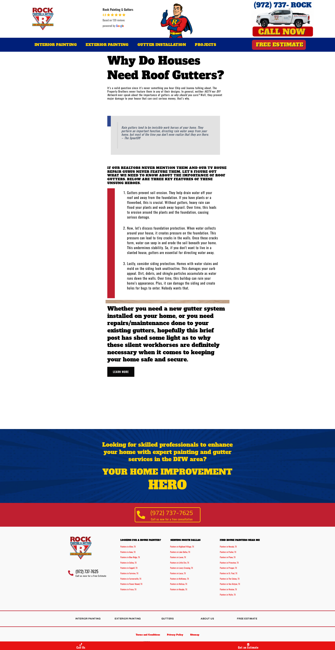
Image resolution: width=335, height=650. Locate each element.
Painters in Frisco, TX (128, 589)
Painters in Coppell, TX (128, 567)
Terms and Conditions (148, 634)
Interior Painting (56, 44)
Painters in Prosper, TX (228, 567)
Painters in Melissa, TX (178, 583)
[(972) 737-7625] (141, 515)
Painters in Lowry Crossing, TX (181, 567)
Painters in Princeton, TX (229, 562)
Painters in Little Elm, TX (179, 562)
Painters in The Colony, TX (230, 578)
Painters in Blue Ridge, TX (130, 557)
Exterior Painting (107, 44)
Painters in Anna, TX (128, 551)
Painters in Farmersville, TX (130, 578)
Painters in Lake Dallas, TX (180, 551)
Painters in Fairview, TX (129, 573)
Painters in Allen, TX (128, 546)
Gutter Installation (161, 44)
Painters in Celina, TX (128, 562)
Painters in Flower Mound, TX (131, 583)
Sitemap (194, 634)
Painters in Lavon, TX (178, 557)
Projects (205, 44)
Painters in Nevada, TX (228, 546)
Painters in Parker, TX (228, 551)
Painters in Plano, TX (228, 557)
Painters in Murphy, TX (178, 589)
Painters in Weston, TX (228, 589)
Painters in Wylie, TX (228, 594)
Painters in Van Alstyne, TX (230, 583)
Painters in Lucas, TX (178, 573)
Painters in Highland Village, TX (182, 546)
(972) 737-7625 (171, 512)
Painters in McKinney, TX (179, 578)
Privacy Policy (175, 634)
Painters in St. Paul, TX (228, 573)
